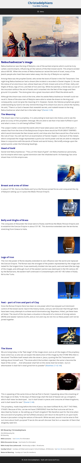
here (59, 449)
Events (18, 439)
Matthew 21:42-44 (53, 365)
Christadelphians (40, 3)
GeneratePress (53, 460)
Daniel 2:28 (47, 110)
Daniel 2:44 (29, 402)
